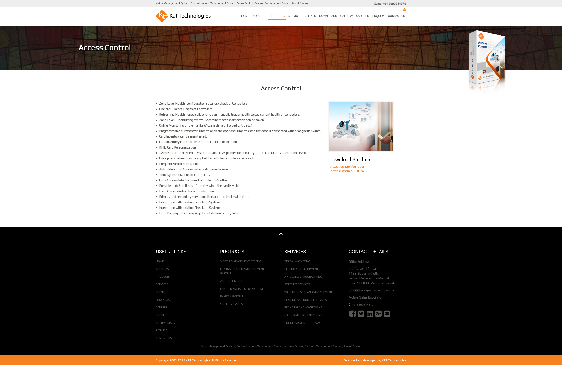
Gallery (346, 16)
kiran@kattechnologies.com (378, 290)
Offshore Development (301, 269)
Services (294, 16)
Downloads (328, 16)
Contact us (396, 16)
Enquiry (378, 16)
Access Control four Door (347, 166)
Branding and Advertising (303, 307)
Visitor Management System (172, 3)
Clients (310, 16)
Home (245, 16)
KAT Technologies (394, 360)
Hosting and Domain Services (305, 299)
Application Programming (303, 276)
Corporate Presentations (303, 315)
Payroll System (300, 3)
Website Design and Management (308, 292)
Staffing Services (297, 284)
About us (259, 16)
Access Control (245, 3)
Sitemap (161, 330)
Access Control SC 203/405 (348, 171)
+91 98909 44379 (362, 304)
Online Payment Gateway (302, 322)
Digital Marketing (297, 261)
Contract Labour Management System (213, 3)
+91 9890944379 (394, 3)
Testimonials (165, 322)
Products (277, 16)
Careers (362, 16)
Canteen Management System (272, 3)
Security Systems (232, 304)
